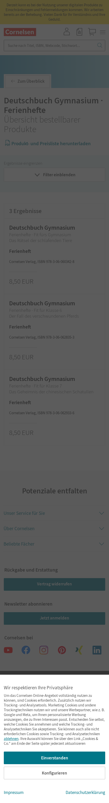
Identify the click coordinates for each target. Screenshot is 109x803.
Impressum (14, 792)
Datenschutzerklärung (85, 792)
